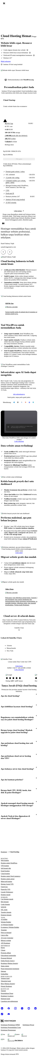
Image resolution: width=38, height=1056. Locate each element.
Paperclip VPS (5, 889)
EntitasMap (4, 974)
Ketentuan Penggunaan (8, 1030)
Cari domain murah (7, 899)
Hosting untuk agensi (7, 879)
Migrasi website (6, 940)
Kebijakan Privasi (28, 1025)
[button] (19, 695)
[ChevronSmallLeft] (3, 252)
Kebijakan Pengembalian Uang (11, 1027)
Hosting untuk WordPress (9, 863)
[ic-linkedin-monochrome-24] (2, 1008)
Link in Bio (4, 935)
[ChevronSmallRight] (9, 252)
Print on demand (6, 932)
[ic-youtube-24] (29, 1008)
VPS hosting (5, 866)
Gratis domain (5, 904)
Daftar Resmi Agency (8, 961)
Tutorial (3, 991)
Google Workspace (7, 892)
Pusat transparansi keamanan (10, 969)
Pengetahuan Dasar (7, 993)
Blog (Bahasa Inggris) (8, 984)
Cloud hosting (5, 873)
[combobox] (19, 629)
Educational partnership (8, 955)
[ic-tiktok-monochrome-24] (2, 1014)
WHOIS (3, 907)
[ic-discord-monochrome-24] (8, 1014)
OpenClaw (4, 887)
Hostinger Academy (7, 996)
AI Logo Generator (7, 938)
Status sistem (5, 966)
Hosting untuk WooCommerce (10, 876)
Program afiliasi (6, 953)
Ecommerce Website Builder (10, 927)
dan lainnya (19, 1040)
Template (4, 930)
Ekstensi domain (6, 915)
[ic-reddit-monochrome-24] (35, 1008)
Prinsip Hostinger (6, 986)
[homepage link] (4, 3)
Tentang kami (5, 978)
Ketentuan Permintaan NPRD (10, 1025)
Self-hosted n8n (6, 868)
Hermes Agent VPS (7, 884)
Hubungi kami (5, 999)
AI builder (4, 919)
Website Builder (6, 922)
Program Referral (6, 958)
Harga (3, 947)
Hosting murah (5, 895)
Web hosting (5, 860)
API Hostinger (5, 943)
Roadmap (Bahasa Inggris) (9, 963)
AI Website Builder (7, 925)
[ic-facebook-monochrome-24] (8, 1008)
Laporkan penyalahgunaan (9, 1001)
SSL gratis (4, 910)
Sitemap (3, 971)
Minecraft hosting (6, 881)
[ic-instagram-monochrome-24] (15, 1008)
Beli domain (5, 902)
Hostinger (4, 852)
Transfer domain (6, 912)
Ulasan (3, 950)
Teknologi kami (6, 981)
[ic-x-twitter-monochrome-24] (22, 1008)
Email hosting (5, 871)
